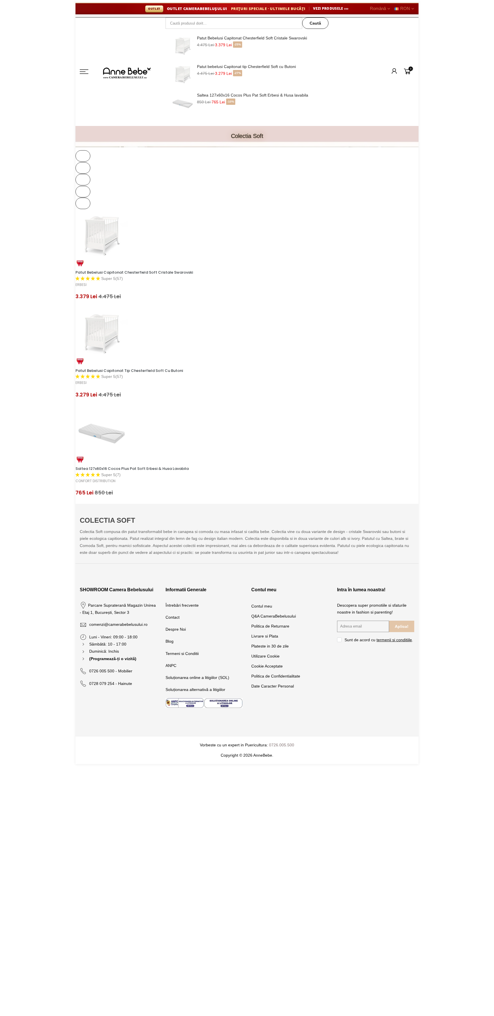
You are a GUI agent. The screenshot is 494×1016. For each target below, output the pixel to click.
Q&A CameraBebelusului (273, 616)
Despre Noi (176, 629)
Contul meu (261, 606)
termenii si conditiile (394, 640)
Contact (173, 617)
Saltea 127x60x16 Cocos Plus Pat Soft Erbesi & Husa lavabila (252, 95)
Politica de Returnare (270, 626)
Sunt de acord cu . (378, 640)
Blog (170, 641)
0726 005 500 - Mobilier (110, 671)
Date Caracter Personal (272, 686)
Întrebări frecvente (182, 605)
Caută (315, 23)
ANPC (171, 665)
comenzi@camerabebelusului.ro (118, 624)
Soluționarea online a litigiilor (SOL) (197, 677)
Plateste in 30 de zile (270, 646)
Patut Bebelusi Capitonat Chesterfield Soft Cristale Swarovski (252, 38)
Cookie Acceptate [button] (267, 666)
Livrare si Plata (264, 636)
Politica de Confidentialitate (275, 676)
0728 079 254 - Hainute (110, 683)
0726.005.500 (281, 745)
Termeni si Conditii (182, 653)
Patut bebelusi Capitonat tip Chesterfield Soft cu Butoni (246, 66)
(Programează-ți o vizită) (112, 658)
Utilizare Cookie (265, 656)
